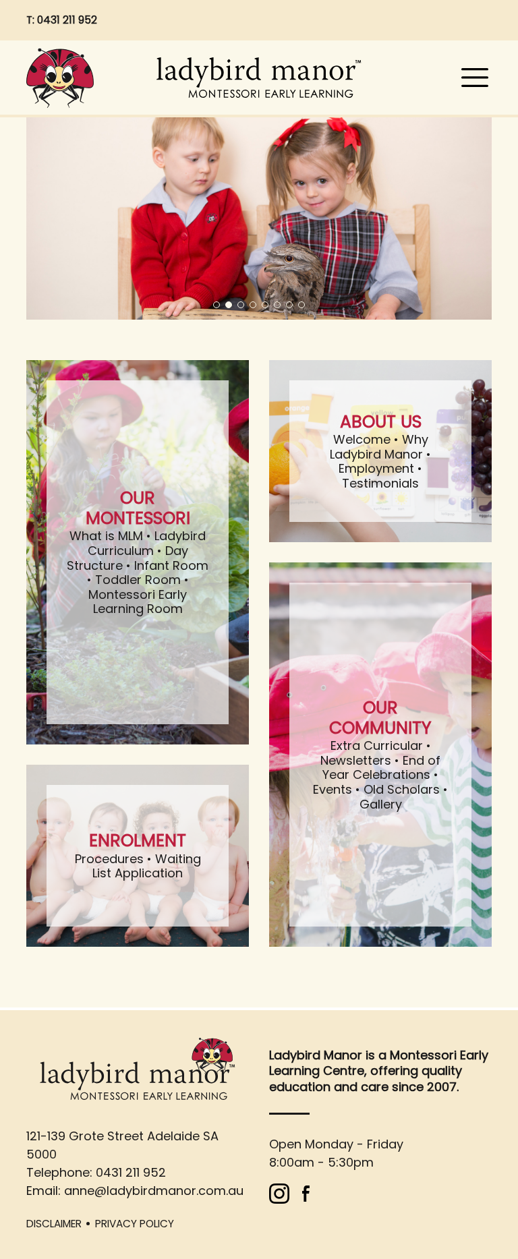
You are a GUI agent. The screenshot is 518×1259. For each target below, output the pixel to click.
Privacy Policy (134, 1224)
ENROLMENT (137, 840)
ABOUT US (381, 422)
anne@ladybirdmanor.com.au (153, 1190)
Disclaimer (54, 1224)
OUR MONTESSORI (138, 508)
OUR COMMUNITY (380, 718)
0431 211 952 (67, 20)
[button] (216, 304)
